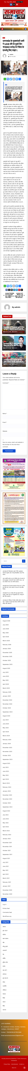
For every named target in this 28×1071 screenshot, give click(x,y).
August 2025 (6, 668)
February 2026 (7, 644)
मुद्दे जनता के (5, 978)
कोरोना (4, 934)
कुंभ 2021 (5, 930)
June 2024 (6, 724)
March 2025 (6, 688)
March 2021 (6, 878)
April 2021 (6, 874)
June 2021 (6, 866)
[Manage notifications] (24, 1068)
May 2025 (6, 680)
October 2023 (7, 755)
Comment (6, 383)
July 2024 (6, 720)
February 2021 (7, 882)
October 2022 (7, 803)
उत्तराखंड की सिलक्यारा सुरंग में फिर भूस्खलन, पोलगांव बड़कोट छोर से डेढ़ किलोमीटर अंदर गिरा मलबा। (14, 329)
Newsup (23, 1058)
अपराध (4, 926)
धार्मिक (4, 958)
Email (5, 422)
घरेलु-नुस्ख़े (5, 946)
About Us (14, 1067)
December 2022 (7, 795)
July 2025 (6, 672)
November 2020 (7, 894)
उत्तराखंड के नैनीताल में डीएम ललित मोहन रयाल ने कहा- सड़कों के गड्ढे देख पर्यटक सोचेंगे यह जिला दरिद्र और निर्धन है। (14, 601)
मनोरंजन (4, 974)
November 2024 (7, 704)
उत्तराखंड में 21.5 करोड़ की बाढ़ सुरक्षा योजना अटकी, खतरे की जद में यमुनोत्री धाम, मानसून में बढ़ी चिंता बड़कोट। (13, 594)
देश (3, 954)
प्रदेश (4, 37)
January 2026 (7, 648)
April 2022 (6, 826)
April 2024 (6, 731)
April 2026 (6, 636)
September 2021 (7, 854)
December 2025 (7, 652)
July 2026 (6, 625)
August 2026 (6, 621)
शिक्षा (4, 1006)
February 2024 (7, 739)
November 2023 (7, 751)
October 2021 (7, 850)
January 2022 (7, 838)
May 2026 (6, 632)
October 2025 (7, 660)
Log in (4, 904)
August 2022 (6, 811)
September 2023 (7, 759)
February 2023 (7, 787)
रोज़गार (4, 994)
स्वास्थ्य (4, 1009)
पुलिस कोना (5, 962)
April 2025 (6, 684)
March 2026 (6, 640)
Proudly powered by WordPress (9, 1058)
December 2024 (7, 700)
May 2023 (6, 775)
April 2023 (6, 779)
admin (11, 54)
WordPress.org (7, 916)
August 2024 (6, 716)
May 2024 (6, 727)
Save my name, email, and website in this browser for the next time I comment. (13, 444)
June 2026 (6, 628)
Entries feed (6, 908)
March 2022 (6, 830)
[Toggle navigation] (13, 29)
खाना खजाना (5, 938)
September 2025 (7, 664)
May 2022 (6, 822)
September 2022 (7, 807)
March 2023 (6, 783)
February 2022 (7, 834)
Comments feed (7, 912)
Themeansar (14, 1060)
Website (5, 431)
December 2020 (7, 890)
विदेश (4, 998)
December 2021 (7, 842)
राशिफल (4, 990)
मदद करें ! (5, 970)
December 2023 (7, 747)
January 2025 (7, 696)
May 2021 (5, 870)
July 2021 (5, 862)
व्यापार (4, 1002)
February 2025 (7, 692)
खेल (3, 942)
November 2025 (7, 656)
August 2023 (6, 763)
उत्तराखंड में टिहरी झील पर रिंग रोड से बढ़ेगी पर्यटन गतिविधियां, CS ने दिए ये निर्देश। (9, 295)
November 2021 (7, 846)
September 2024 (7, 712)
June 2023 (6, 771)
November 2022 (7, 799)
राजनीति (4, 986)
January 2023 (7, 791)
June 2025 (6, 676)
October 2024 (7, 708)
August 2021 (6, 858)
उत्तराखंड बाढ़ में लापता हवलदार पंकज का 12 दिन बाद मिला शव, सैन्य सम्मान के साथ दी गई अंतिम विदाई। (14, 587)
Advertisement (14, 1064)
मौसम (4, 982)
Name (5, 413)
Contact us (21, 1064)
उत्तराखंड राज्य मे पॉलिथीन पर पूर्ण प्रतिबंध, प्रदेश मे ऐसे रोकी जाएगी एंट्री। (19, 295)
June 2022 (6, 819)
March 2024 (6, 735)
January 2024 (7, 743)
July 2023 (6, 767)
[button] (23, 29)
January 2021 (6, 886)
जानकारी (5, 950)
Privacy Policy (7, 1064)
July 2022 (6, 815)
